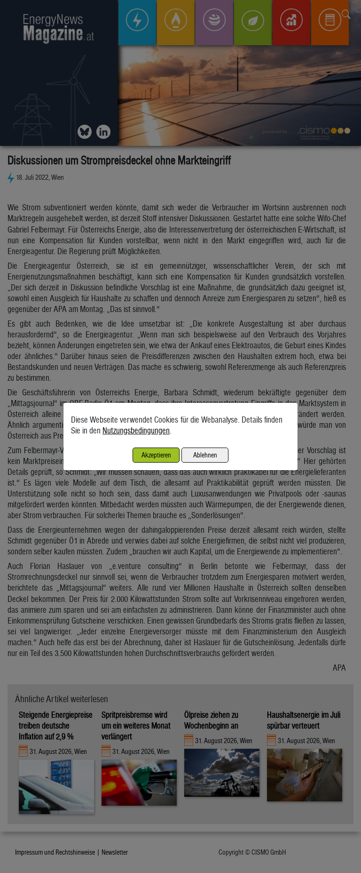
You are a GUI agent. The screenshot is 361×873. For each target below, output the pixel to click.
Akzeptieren (156, 455)
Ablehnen (205, 455)
